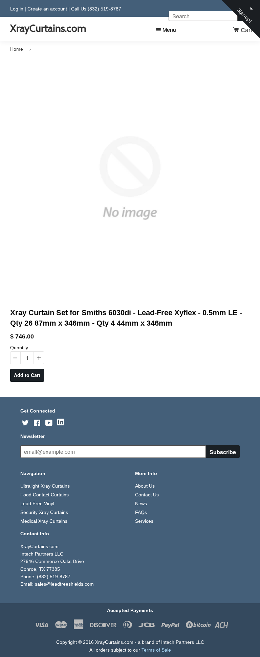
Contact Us (147, 494)
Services (144, 521)
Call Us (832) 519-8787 (96, 8)
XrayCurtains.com (48, 28)
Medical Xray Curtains (43, 521)
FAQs (141, 512)
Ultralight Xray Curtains (45, 486)
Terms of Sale (156, 650)
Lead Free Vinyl (37, 503)
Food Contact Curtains (44, 494)
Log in (16, 8)
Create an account (47, 8)
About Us (145, 486)
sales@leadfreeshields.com (64, 584)
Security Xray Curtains (44, 512)
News (141, 503)
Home (16, 49)
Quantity (19, 347)
